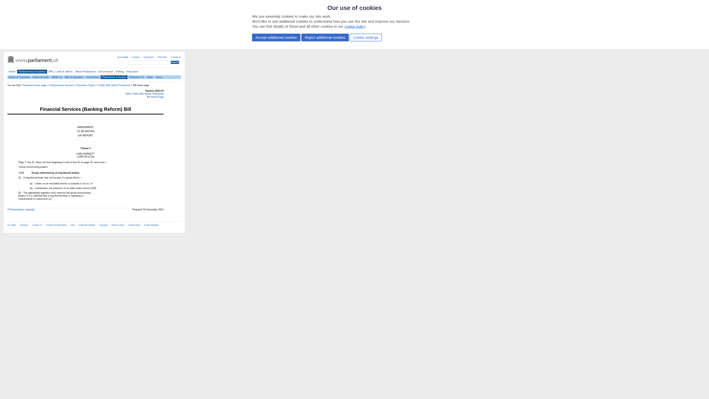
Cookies (136, 57)
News (150, 77)
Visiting (120, 71)
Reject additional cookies (325, 37)
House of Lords (41, 77)
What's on (57, 77)
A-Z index (11, 225)
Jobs (73, 225)
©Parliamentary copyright (21, 209)
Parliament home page (34, 85)
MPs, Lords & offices (61, 71)
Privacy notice (118, 225)
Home (12, 71)
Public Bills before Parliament (114, 85)
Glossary (24, 225)
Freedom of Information (56, 225)
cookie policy (355, 26)
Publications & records (114, 77)
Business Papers (86, 85)
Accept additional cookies (276, 37)
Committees (92, 77)
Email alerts (148, 57)
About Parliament (85, 71)
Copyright (103, 225)
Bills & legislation (74, 77)
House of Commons (19, 77)
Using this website (87, 225)
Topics (159, 77)
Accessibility (122, 57)
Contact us (176, 57)
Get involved (105, 71)
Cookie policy (134, 225)
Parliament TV (136, 77)
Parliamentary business (32, 71)
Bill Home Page (155, 97)
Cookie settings (365, 37)
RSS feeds (162, 57)
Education (132, 71)
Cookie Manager (151, 225)
